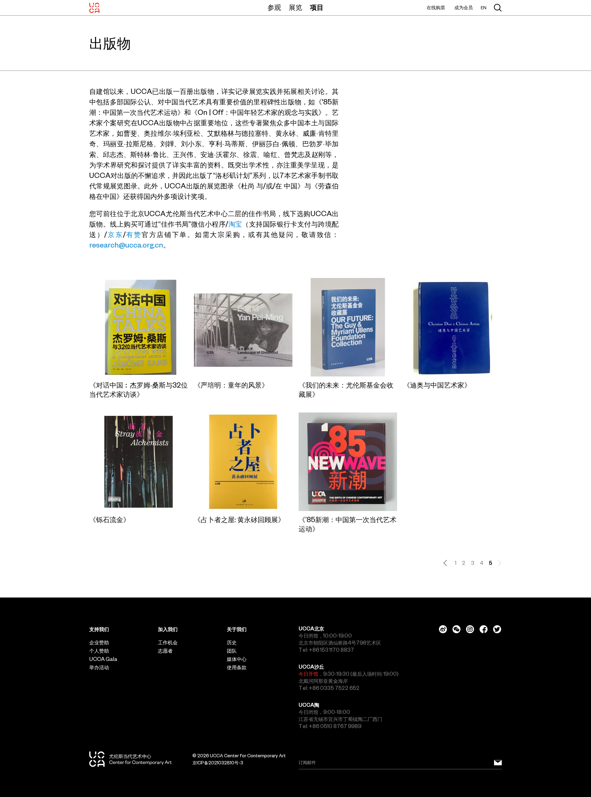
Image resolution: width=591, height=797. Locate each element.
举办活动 (99, 667)
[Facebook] (483, 629)
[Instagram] (470, 629)
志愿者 (165, 650)
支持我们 (99, 629)
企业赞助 (99, 642)
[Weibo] (443, 629)
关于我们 (237, 629)
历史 (232, 642)
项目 (317, 7)
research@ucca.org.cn (126, 245)
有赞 (134, 234)
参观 (274, 7)
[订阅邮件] (498, 762)
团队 (232, 650)
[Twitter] (497, 629)
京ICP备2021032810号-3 (217, 763)
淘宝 (235, 224)
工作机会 (168, 642)
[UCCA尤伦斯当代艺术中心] (94, 7)
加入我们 (168, 629)
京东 (115, 234)
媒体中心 (237, 659)
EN (483, 8)
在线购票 (436, 7)
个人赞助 (99, 650)
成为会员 (463, 7)
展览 (295, 7)
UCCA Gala (103, 659)
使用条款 (237, 667)
